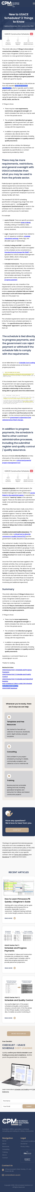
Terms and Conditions (21, 855)
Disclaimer (5, 857)
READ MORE (8, 918)
